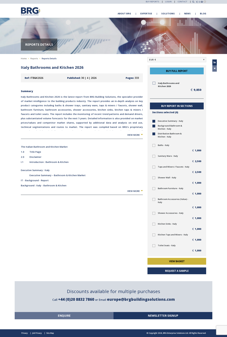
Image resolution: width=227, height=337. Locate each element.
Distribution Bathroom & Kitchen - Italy (170, 135)
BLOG (203, 13)
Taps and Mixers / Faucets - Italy (173, 166)
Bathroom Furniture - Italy (170, 188)
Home (24, 58)
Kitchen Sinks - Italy (167, 223)
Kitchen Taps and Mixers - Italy (173, 234)
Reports (34, 58)
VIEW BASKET (177, 261)
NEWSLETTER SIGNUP (163, 315)
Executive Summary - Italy (170, 121)
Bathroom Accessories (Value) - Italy (173, 201)
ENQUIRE (64, 315)
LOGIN (168, 1)
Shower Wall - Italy (167, 177)
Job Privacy (37, 333)
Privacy (24, 333)
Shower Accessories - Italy (170, 213)
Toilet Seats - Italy (167, 245)
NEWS (187, 13)
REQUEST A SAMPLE (177, 271)
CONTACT (182, 1)
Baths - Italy (163, 145)
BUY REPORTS (152, 1)
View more (133, 134)
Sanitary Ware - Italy (168, 156)
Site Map (50, 333)
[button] (176, 59)
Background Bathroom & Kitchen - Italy (170, 127)
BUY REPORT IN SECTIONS (177, 106)
